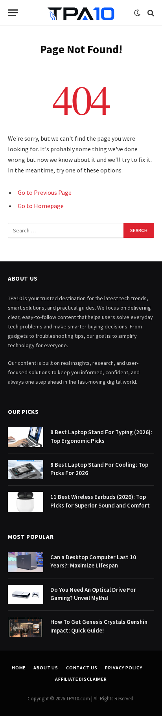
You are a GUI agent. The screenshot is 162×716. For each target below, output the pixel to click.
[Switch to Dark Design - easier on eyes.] (137, 12)
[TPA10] (81, 12)
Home (19, 668)
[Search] (150, 13)
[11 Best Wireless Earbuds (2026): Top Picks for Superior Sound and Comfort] (25, 502)
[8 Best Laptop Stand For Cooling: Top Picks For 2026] (25, 470)
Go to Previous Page (45, 192)
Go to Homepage (41, 206)
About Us (45, 668)
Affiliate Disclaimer (81, 679)
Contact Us (81, 668)
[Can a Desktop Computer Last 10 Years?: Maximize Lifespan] (25, 562)
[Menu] (13, 13)
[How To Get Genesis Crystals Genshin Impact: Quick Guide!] (25, 627)
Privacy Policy (123, 668)
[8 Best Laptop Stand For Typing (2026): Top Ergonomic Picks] (25, 437)
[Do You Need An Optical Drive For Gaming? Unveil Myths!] (25, 595)
